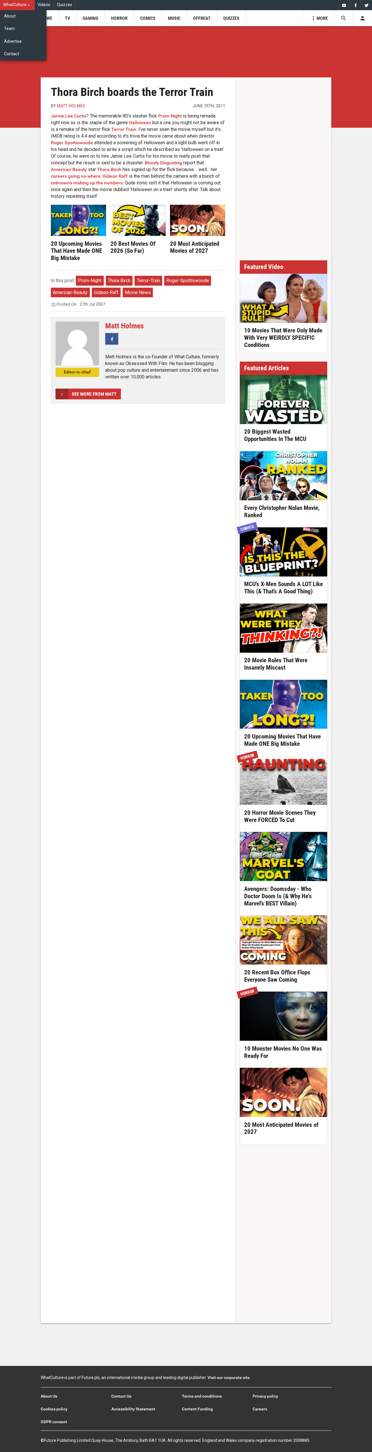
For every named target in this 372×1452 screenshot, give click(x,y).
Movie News (138, 292)
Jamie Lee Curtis (68, 116)
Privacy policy (265, 1396)
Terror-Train (148, 280)
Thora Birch (109, 169)
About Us (49, 1396)
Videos (43, 4)
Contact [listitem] (11, 53)
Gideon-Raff (106, 292)
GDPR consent (54, 1421)
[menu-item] (47, 18)
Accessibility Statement (133, 1409)
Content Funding (197, 1409)
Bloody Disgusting (163, 163)
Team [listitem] (9, 28)
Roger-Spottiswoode (187, 280)
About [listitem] (10, 16)
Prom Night (170, 116)
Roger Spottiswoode (72, 142)
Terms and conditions (202, 1396)
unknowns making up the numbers (87, 183)
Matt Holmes (71, 105)
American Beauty (69, 169)
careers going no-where (76, 176)
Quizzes (64, 4)
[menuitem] (17, 5)
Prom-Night (89, 280)
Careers (260, 1409)
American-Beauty (70, 292)
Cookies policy (54, 1409)
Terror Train (123, 129)
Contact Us (121, 1396)
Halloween (140, 122)
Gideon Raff (115, 176)
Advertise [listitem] (13, 41)
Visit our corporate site (229, 1377)
